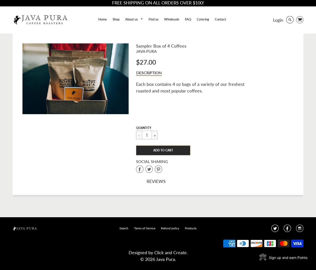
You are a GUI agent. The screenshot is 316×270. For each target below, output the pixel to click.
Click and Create (170, 252)
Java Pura (146, 51)
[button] (163, 150)
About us (131, 19)
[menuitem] (102, 19)
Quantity (143, 128)
